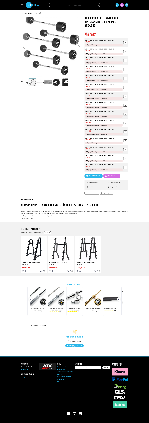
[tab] (74, 200)
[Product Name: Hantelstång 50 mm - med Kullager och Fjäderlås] (74, 301)
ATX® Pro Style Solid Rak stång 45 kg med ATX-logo (99, 156)
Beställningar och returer (64, 376)
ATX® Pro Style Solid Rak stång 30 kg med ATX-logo (99, 111)
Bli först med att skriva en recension (74, 345)
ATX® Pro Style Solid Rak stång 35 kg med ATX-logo (99, 129)
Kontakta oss (60, 379)
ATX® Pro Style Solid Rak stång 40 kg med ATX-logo (99, 147)
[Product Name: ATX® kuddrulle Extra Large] (111, 301)
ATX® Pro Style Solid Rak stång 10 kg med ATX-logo (99, 40)
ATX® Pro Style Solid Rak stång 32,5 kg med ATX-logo (100, 120)
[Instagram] (74, 414)
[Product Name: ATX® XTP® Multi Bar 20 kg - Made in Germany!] (38, 301)
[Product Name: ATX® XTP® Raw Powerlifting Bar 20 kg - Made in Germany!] (56, 301)
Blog (58, 381)
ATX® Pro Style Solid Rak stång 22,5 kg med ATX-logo (100, 84)
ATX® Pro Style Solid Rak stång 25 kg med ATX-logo (99, 93)
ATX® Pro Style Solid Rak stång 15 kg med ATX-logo (99, 58)
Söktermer (60, 374)
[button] (24, 47)
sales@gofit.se (25, 377)
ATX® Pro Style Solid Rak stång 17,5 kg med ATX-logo (100, 67)
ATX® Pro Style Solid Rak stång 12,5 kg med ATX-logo (100, 49)
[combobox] (74, 5)
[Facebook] (68, 414)
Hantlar (37, 13)
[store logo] (32, 5)
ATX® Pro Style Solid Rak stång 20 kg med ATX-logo (99, 76)
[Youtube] (80, 414)
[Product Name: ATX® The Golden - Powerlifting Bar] (93, 301)
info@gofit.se (24, 369)
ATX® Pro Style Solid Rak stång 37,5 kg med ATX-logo (100, 138)
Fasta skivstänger (27, 13)
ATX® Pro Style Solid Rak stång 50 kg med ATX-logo (99, 165)
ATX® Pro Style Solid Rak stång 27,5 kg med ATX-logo (100, 102)
